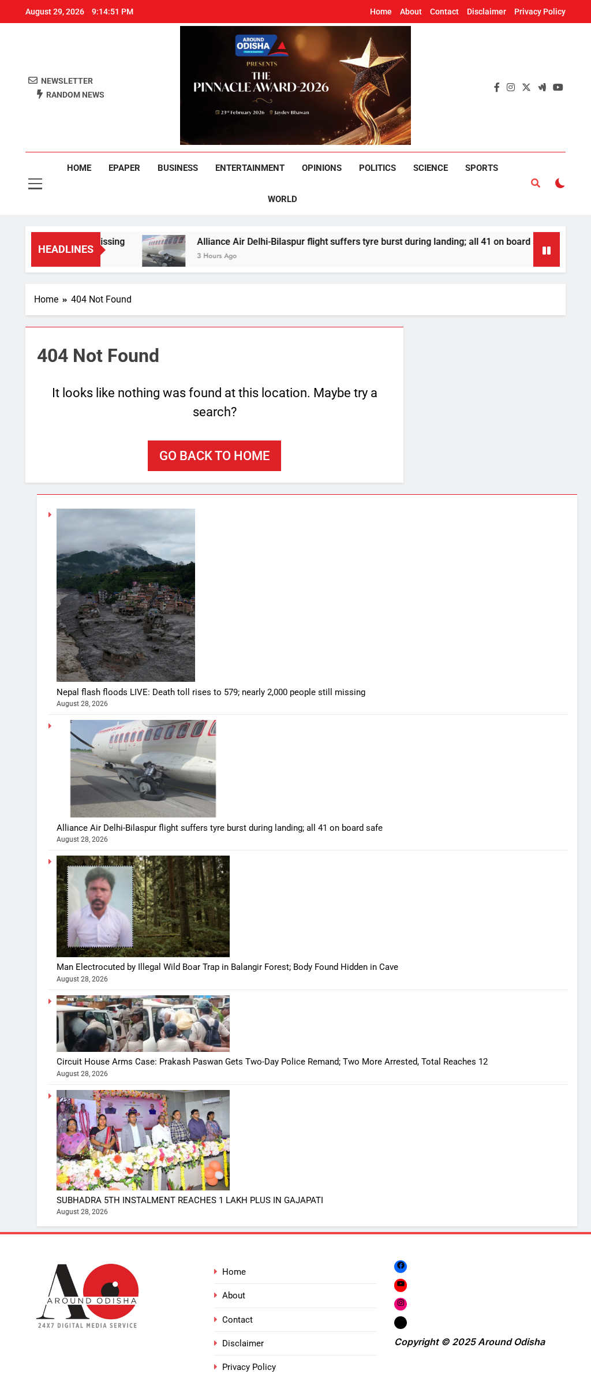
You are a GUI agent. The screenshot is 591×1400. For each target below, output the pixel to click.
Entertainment (250, 168)
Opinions (322, 168)
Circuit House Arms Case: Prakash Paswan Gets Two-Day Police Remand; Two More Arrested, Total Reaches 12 (272, 1061)
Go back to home (214, 456)
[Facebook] (400, 1266)
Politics (377, 168)
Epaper (124, 168)
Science (430, 168)
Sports (481, 168)
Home (381, 11)
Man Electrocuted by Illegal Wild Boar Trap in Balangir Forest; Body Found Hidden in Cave (227, 967)
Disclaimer (486, 11)
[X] (400, 1322)
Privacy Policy (540, 11)
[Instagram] (400, 1304)
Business (178, 168)
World (282, 199)
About (411, 11)
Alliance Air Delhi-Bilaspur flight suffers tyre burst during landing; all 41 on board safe (346, 241)
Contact (444, 11)
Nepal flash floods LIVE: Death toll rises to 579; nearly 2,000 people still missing (211, 692)
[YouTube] (400, 1285)
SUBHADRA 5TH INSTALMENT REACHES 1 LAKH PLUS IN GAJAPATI (190, 1200)
